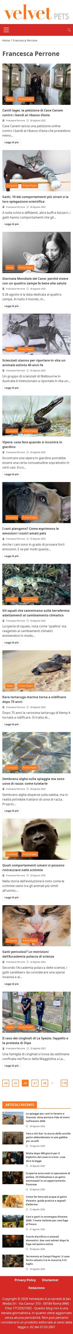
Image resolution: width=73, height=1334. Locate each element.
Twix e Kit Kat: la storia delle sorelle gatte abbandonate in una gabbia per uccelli (48, 1137)
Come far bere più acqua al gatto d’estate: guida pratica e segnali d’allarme (46, 1200)
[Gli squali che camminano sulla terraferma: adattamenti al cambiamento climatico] (36, 584)
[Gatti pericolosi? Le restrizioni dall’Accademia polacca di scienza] (36, 925)
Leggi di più (11, 142)
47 (35, 1083)
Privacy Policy (25, 1280)
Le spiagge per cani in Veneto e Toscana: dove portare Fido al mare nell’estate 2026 (48, 1117)
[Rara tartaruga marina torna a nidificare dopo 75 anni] (36, 671)
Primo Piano (26, 99)
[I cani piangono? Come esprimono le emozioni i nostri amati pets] (36, 502)
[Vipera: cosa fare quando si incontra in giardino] (36, 416)
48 (45, 1083)
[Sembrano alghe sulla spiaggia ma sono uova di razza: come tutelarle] (36, 752)
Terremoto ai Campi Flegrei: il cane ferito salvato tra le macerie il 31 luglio (48, 1260)
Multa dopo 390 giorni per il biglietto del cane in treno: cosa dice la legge (45, 1156)
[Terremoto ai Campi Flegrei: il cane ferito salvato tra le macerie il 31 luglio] (13, 1261)
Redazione (36, 1288)
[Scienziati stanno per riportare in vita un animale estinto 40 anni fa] (36, 334)
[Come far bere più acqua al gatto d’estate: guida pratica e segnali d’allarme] (13, 1201)
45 (15, 1083)
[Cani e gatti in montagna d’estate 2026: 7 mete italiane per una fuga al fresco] (13, 1221)
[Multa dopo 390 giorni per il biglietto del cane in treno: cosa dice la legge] (13, 1157)
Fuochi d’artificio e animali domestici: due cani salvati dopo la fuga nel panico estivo (47, 1240)
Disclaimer (50, 1280)
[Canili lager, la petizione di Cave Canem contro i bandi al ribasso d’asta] (36, 84)
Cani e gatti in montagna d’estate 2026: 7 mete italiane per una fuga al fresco (47, 1220)
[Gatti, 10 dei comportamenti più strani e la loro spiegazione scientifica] (36, 170)
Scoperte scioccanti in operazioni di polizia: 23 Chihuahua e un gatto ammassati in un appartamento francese (48, 1178)
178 (64, 1083)
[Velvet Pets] (36, 12)
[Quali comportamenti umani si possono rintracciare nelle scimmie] (36, 839)
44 (6, 1083)
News (10, 99)
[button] (69, 30)
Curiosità (12, 185)
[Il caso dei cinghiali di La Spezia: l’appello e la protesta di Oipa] (36, 1012)
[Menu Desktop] (6, 30)
